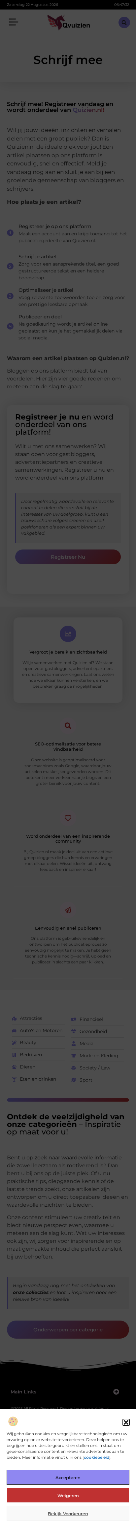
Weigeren (68, 1495)
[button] (126, 1422)
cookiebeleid (96, 1457)
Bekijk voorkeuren (68, 1513)
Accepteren (68, 1477)
